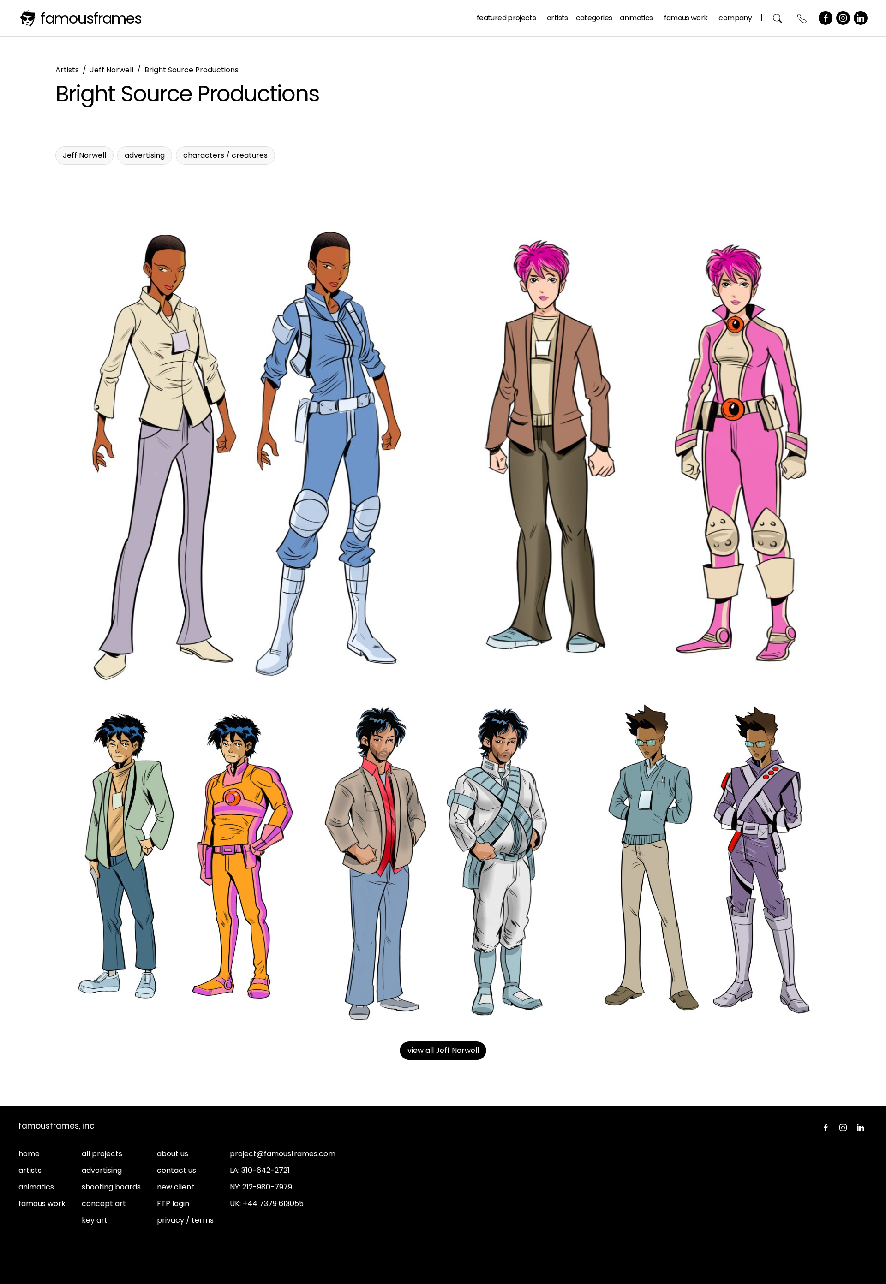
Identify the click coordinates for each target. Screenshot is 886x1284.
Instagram (843, 18)
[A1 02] (639, 449)
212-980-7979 (267, 1187)
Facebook (825, 18)
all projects (102, 1153)
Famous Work (686, 17)
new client (175, 1187)
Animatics (636, 17)
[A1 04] (442, 862)
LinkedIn (861, 18)
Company (735, 17)
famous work (42, 1203)
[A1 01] (247, 449)
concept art (104, 1203)
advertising (102, 1170)
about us (172, 1153)
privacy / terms (185, 1220)
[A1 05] (704, 862)
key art (95, 1220)
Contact (802, 18)
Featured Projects (506, 17)
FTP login (173, 1203)
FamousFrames (91, 18)
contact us (176, 1170)
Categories (594, 17)
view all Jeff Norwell (443, 1050)
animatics (36, 1187)
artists (30, 1170)
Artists (557, 17)
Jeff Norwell (111, 70)
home (29, 1153)
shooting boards (111, 1187)
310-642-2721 (265, 1170)
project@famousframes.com (282, 1153)
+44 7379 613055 (273, 1203)
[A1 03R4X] (182, 862)
